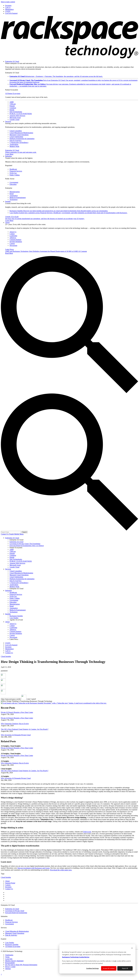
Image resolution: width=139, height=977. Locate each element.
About (7, 222)
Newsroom (13, 245)
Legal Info (8, 959)
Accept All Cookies (109, 968)
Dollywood (87, 832)
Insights (8, 201)
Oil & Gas (13, 173)
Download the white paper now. (61, 870)
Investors (8, 887)
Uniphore (13, 108)
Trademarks (9, 955)
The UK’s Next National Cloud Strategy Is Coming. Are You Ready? (24, 729)
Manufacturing (15, 192)
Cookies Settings (92, 968)
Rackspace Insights (59, 211)
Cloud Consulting (16, 131)
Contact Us (5, 534)
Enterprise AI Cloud (12, 61)
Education (13, 184)
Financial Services (16, 171)
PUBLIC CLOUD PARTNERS (21, 114)
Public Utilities (15, 175)
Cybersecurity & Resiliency (19, 142)
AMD (12, 102)
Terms (7, 957)
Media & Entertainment (18, 197)
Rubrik (12, 110)
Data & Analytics (15, 140)
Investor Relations (16, 241)
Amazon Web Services (17, 116)
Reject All (125, 968)
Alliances (13, 238)
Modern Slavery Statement (14, 961)
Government (14, 182)
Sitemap (8, 969)
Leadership (13, 236)
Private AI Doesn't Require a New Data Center (17, 712)
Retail (12, 194)
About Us (13, 232)
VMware (13, 104)
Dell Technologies (16, 112)
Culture (12, 234)
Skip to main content (8, 2)
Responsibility (10, 963)
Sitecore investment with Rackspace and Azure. (33, 868)
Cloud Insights (6, 656)
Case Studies (68, 213)
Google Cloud (14, 119)
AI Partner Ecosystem (12, 93)
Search (24, 532)
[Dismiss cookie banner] (132, 948)
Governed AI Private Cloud (14, 911)
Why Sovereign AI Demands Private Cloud (16, 735)
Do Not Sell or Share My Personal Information (21, 965)
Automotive (14, 196)
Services (8, 121)
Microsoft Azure (15, 117)
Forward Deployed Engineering (16, 913)
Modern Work (14, 146)
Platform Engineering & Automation (22, 139)
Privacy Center (10, 967)
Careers (12, 243)
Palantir (12, 106)
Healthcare (13, 169)
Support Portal (10, 883)
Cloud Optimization (16, 137)
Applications (14, 144)
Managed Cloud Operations (19, 135)
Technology (14, 199)
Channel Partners (15, 240)
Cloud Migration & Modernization (21, 133)
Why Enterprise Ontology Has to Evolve (15, 724)
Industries (8, 156)
